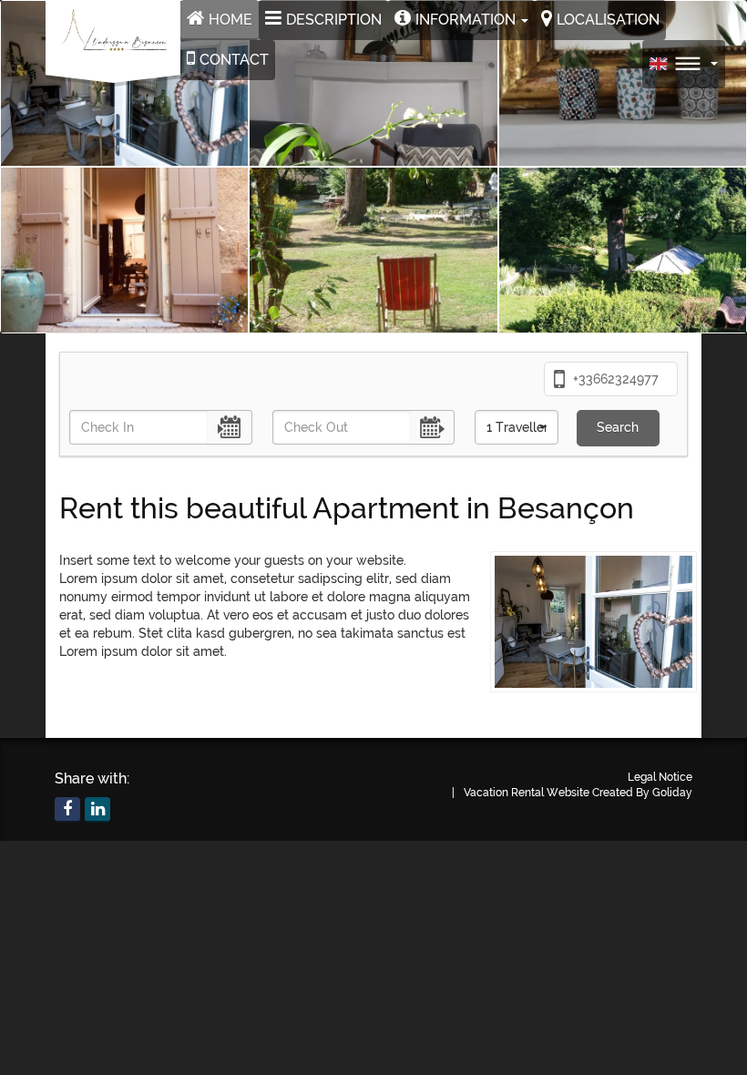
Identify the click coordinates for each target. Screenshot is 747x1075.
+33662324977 (614, 379)
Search (618, 427)
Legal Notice (660, 777)
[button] (461, 20)
